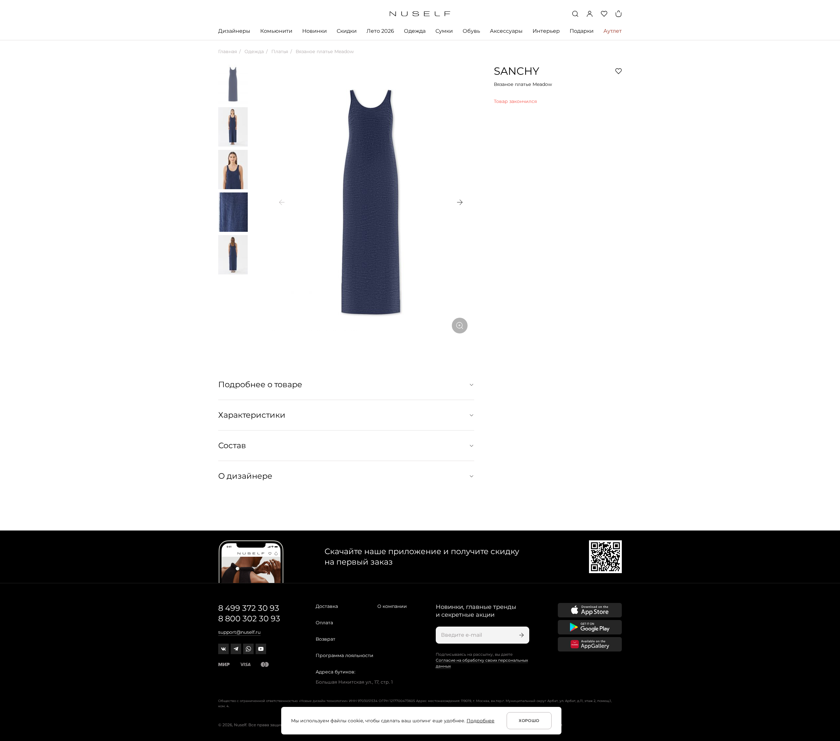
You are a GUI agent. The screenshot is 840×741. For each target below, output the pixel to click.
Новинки (314, 31)
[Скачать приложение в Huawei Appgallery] (590, 644)
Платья (279, 51)
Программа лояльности (344, 655)
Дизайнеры (234, 31)
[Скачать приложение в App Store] (590, 610)
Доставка (327, 606)
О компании (392, 606)
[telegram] (236, 649)
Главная (227, 51)
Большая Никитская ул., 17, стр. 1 (354, 682)
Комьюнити (276, 31)
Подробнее (480, 721)
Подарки (582, 31)
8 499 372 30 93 (248, 608)
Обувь (471, 31)
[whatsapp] (248, 649)
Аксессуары (506, 31)
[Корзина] (618, 13)
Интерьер (546, 31)
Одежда (415, 31)
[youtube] (261, 649)
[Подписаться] (520, 635)
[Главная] (420, 13)
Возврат (325, 639)
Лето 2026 (380, 31)
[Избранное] (604, 13)
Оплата (324, 623)
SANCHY (516, 71)
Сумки (444, 31)
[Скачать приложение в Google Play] (590, 627)
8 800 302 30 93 (249, 618)
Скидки (347, 31)
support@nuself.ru (239, 632)
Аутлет (612, 31)
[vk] (223, 649)
